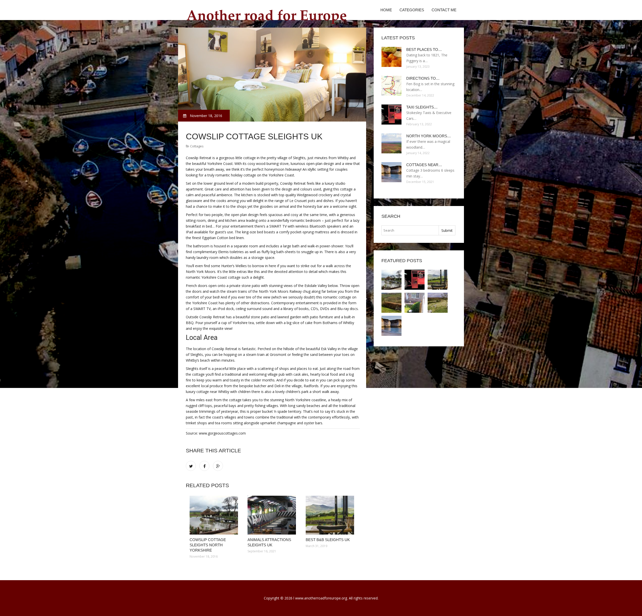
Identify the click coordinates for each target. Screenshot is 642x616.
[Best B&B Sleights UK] (331, 515)
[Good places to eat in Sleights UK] (391, 303)
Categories (411, 10)
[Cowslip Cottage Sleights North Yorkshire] (215, 515)
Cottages (197, 146)
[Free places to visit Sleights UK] (415, 303)
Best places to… (424, 49)
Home (386, 10)
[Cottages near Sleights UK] (391, 326)
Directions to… (423, 78)
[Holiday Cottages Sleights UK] (438, 303)
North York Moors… (428, 136)
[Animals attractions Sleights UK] (273, 515)
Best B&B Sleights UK (328, 540)
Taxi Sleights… (422, 107)
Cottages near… (424, 165)
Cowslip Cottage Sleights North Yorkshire (208, 545)
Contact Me (444, 10)
